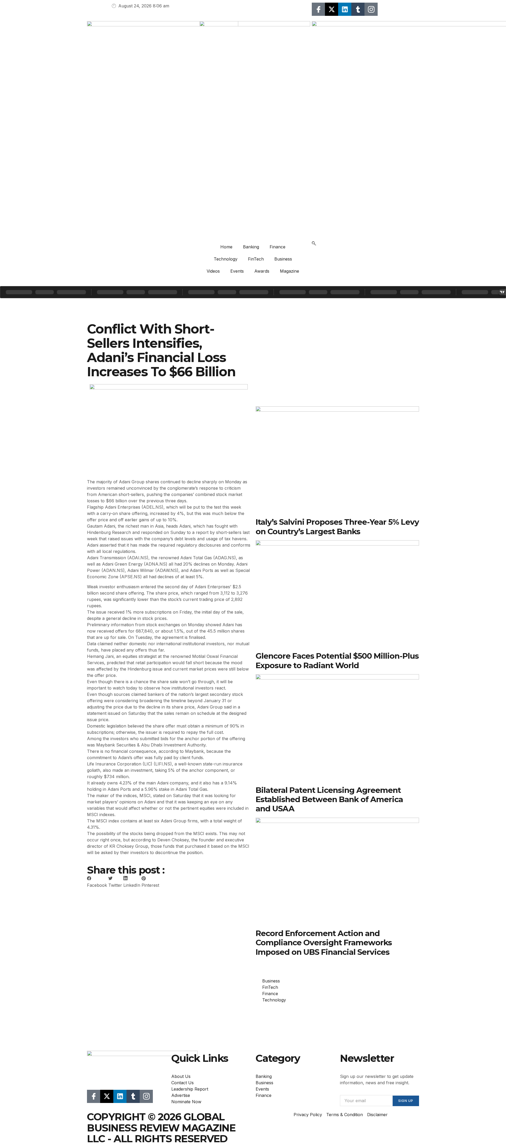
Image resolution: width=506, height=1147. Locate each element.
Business (283, 259)
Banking (251, 246)
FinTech (256, 259)
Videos (213, 271)
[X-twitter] (331, 9)
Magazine (289, 271)
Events (237, 271)
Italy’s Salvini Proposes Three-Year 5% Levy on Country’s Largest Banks (337, 526)
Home (226, 246)
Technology (225, 259)
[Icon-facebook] (318, 9)
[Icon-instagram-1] (371, 9)
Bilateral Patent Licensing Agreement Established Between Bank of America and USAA (329, 799)
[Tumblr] (357, 9)
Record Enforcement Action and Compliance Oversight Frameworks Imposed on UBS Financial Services (324, 942)
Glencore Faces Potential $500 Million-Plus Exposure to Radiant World (337, 660)
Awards (261, 271)
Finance (277, 246)
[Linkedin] (344, 9)
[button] (314, 244)
